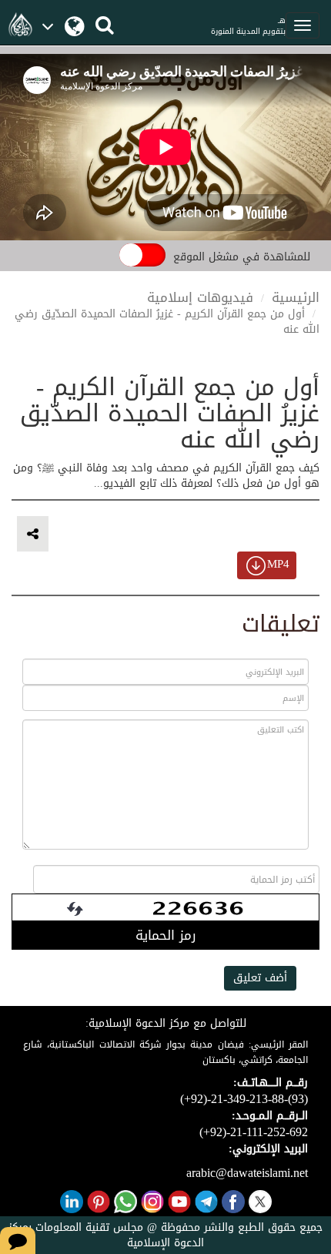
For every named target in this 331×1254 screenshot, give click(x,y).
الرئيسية (295, 297)
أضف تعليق (260, 977)
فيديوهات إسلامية (200, 297)
